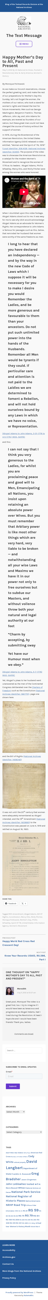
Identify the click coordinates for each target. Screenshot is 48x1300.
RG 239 (27, 1220)
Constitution (14, 917)
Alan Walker (18, 1153)
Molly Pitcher (36, 917)
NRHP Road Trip (16, 1205)
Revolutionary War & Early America (17, 73)
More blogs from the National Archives (21, 1271)
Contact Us (8, 1264)
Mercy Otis (25, 917)
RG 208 (16, 1220)
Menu (25, 44)
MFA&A (22, 1188)
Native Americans (33, 1201)
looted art (32, 1184)
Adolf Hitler (10, 1153)
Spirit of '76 (16, 923)
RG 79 (29, 1215)
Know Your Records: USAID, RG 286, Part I (25, 956)
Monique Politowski (10, 920)
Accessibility (8, 1250)
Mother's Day (25, 920)
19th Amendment (16, 914)
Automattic (28, 1295)
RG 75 (21, 1215)
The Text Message (24, 35)
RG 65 (16, 1216)
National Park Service (25, 1192)
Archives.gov (8, 1257)
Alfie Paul (27, 1153)
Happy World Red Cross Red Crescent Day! (18, 942)
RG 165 (9, 1220)
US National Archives (24, 70)
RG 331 (19, 1223)
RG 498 (25, 1223)
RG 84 (36, 1216)
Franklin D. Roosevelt (21, 1174)
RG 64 (11, 1216)
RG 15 (20, 1211)
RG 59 (33, 1210)
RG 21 (25, 1211)
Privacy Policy (9, 1278)
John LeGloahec (16, 1184)
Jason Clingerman (28, 1180)
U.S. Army (31, 1223)
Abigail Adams (30, 914)
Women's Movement (18, 926)
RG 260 (34, 1220)
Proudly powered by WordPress (19, 1292)
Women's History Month (20, 1226)
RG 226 (22, 1220)
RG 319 (12, 1223)
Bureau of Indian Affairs (19, 1157)
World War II (35, 1226)
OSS (16, 1211)
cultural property (20, 1162)
